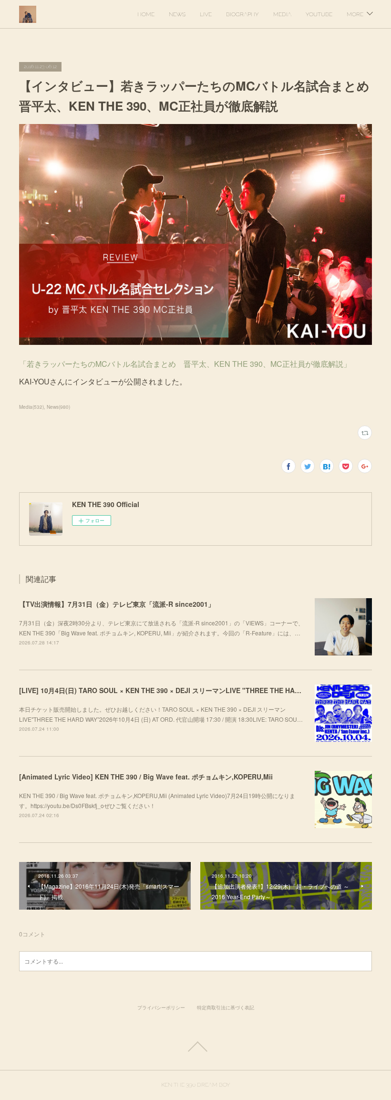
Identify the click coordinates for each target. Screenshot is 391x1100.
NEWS (177, 14)
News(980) (58, 407)
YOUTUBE (319, 14)
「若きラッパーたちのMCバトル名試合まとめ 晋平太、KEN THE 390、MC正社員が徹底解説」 (185, 363)
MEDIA (282, 14)
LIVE (206, 14)
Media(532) (31, 407)
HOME (145, 14)
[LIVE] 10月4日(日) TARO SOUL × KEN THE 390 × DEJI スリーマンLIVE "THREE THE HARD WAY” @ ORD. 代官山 (196, 690)
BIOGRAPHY (242, 14)
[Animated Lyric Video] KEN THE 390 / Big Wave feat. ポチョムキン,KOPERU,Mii (146, 776)
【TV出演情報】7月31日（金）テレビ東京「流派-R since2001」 (117, 604)
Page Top (195, 1046)
